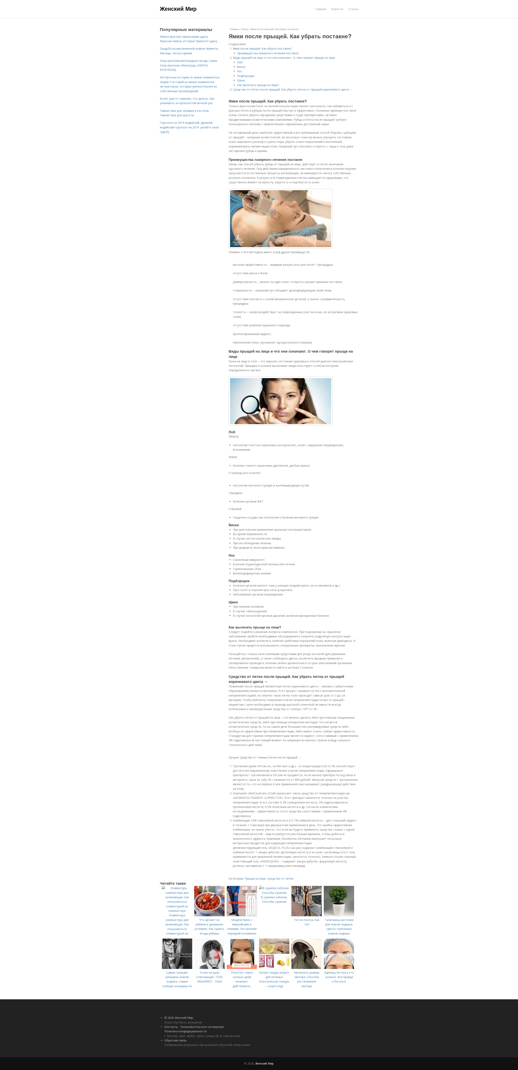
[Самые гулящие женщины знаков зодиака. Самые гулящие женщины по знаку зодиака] (177, 968)
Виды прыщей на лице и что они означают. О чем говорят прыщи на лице (284, 58)
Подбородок (246, 76)
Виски (241, 67)
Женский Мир (178, 8)
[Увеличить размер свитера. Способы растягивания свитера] (306, 968)
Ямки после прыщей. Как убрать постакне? (262, 48)
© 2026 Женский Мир (178, 1018)
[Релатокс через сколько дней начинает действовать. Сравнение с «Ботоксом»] (242, 968)
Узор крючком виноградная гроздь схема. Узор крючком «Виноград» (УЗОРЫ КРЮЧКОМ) (189, 65)
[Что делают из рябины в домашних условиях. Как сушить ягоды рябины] (209, 915)
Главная (320, 9)
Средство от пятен (280, 878)
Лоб (240, 62)
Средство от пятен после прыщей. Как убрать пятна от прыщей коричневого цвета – (292, 89)
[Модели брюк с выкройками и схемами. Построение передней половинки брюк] (242, 915)
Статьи (353, 9)
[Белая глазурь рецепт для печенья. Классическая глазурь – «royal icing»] (274, 968)
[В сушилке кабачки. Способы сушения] (274, 893)
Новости (337, 9)
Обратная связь (175, 1040)
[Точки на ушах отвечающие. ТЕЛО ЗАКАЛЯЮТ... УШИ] (209, 968)
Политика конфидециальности (185, 1031)
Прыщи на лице (255, 878)
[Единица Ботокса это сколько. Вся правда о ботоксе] (339, 968)
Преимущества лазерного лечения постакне (268, 53)
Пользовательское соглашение (202, 1027)
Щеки (241, 80)
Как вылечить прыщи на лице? (258, 85)
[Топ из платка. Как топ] (306, 915)
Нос (239, 71)
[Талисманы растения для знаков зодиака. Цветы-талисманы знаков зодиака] (339, 915)
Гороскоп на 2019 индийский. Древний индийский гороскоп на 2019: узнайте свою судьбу (189, 127)
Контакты (171, 1027)
